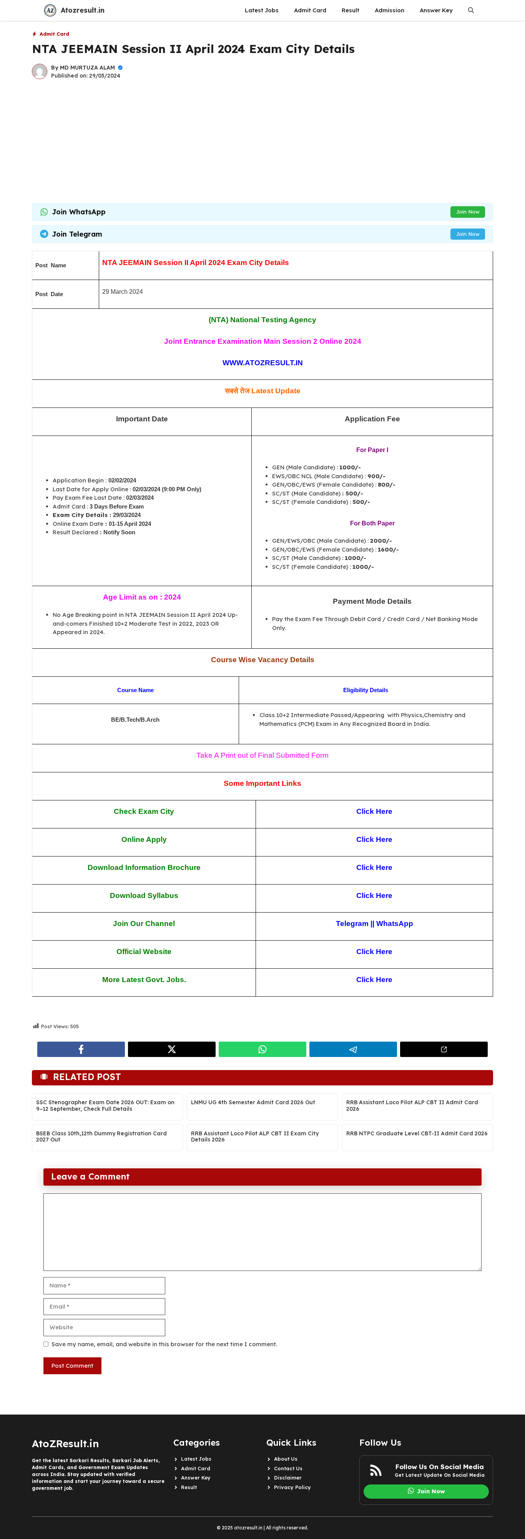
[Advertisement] (262, 141)
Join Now (467, 212)
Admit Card (310, 10)
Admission (389, 10)
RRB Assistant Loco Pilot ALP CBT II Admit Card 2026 (412, 1105)
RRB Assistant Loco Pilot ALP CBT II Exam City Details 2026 (255, 1136)
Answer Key (436, 10)
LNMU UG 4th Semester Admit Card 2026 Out (253, 1102)
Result (350, 10)
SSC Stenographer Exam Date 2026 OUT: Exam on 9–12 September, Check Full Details (105, 1105)
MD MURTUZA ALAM (87, 67)
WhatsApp (394, 923)
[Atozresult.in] (50, 10)
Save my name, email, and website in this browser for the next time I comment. (164, 1344)
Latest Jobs (262, 10)
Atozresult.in (83, 10)
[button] (471, 10)
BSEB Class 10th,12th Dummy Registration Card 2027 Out (101, 1136)
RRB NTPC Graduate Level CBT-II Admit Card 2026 (417, 1133)
